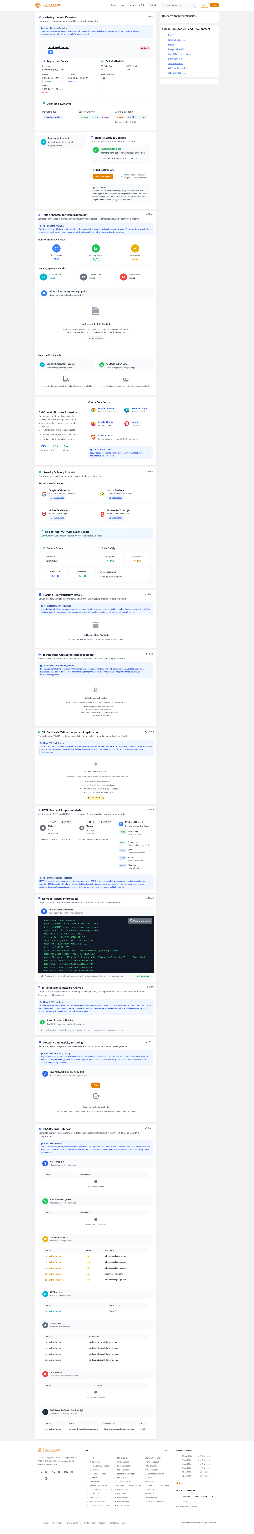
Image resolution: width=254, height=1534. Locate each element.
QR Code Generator (177, 68)
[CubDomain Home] (48, 5)
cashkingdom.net (58, 47)
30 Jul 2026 (204, 1472)
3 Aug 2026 (205, 1464)
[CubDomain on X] (52, 1472)
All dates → (181, 1483)
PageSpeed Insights (53, 117)
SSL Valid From (107, 66)
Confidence (81, 571)
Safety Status (50, 557)
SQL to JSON (95, 1494)
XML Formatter (175, 63)
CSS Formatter (123, 1470)
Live (143, 117)
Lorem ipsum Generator (155, 1502)
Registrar (46, 66)
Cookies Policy (90, 1523)
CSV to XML (149, 1478)
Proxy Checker (123, 1502)
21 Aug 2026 (187, 1456)
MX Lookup (149, 1494)
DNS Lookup (95, 1498)
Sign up (214, 5)
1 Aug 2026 (205, 1468)
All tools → (165, 1451)
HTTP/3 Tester (123, 1506)
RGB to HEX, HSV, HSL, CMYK (157, 1486)
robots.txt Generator (126, 1474)
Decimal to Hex (151, 1498)
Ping (96, 1085)
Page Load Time (107, 74)
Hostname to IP (123, 1498)
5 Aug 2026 (205, 1460)
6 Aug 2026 (186, 1460)
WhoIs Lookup (123, 1462)
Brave (185, 1501)
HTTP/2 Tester (95, 1482)
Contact (152, 5)
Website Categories (108, 572)
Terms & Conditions (73, 1523)
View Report (59, 498)
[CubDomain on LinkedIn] (72, 1472)
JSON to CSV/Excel (124, 1482)
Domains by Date (137, 5)
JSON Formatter (151, 1470)
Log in (205, 5)
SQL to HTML (122, 1490)
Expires (45, 86)
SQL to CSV (149, 1490)
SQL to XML (122, 1494)
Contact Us (114, 1523)
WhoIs (171, 45)
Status (124, 1523)
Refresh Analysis (103, 176)
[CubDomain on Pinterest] (65, 1472)
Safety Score (55, 571)
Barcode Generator (98, 1502)
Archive (133, 117)
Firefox (203, 1496)
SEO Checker (122, 1458)
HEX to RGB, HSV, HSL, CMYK (129, 1486)
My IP (171, 35)
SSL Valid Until (132, 66)
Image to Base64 (176, 49)
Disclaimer (102, 1523)
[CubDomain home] (49, 1451)
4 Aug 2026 (186, 1464)
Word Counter (95, 1462)
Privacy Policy (56, 1523)
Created (45, 74)
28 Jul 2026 (204, 1476)
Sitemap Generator (177, 40)
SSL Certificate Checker (154, 1474)
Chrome (186, 1496)
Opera (212, 1496)
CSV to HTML (95, 1478)
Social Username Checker (180, 54)
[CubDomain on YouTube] (59, 1472)
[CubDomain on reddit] (46, 1478)
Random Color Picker (98, 1486)
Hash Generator (175, 59)
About (46, 1523)
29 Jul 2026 (186, 1476)
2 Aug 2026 (186, 1468)
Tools (122, 5)
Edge (195, 1496)
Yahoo (106, 117)
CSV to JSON (122, 1478)
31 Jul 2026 (186, 1472)
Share (150, 16)
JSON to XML (150, 1482)
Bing (96, 117)
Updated (71, 74)
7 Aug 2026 (205, 1456)
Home (114, 5)
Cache (121, 117)
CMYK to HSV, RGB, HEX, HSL (102, 1490)
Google (85, 117)
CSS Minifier (94, 1470)
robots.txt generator (177, 73)
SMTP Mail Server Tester (100, 1506)
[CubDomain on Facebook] (46, 1472)
